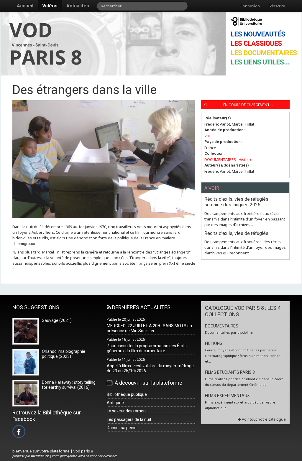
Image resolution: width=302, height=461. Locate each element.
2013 (208, 136)
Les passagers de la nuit (129, 419)
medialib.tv (40, 456)
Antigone (115, 402)
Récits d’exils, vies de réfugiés (236, 233)
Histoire (245, 159)
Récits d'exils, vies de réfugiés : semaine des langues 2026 (237, 202)
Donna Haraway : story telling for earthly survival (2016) (69, 385)
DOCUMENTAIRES (220, 159)
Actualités (77, 6)
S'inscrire (277, 6)
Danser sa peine (122, 427)
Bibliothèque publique (127, 394)
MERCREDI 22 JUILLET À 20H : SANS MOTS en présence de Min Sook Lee (149, 328)
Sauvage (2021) (57, 320)
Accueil (25, 6)
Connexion (250, 6)
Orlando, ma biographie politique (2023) (63, 354)
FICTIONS (213, 343)
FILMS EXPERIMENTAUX (227, 395)
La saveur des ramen (126, 411)
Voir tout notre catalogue (263, 419)
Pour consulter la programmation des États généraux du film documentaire (147, 348)
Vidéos (50, 6)
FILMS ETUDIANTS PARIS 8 (230, 372)
